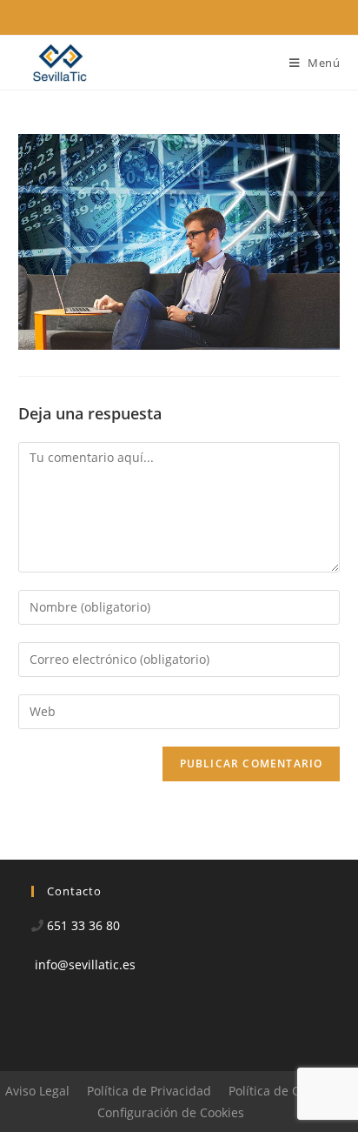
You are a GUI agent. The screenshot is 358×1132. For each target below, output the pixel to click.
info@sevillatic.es (85, 964)
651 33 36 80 (83, 925)
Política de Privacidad (149, 1090)
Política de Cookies (282, 1090)
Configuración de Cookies (170, 1112)
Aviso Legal (37, 1090)
